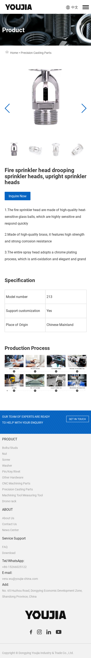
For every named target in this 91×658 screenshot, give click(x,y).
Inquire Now (17, 196)
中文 (74, 7)
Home (14, 52)
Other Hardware (12, 477)
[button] (84, 108)
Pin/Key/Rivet (11, 471)
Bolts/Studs (10, 447)
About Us (8, 518)
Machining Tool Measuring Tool (22, 495)
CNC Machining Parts (16, 483)
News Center (10, 530)
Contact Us (9, 524)
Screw (6, 459)
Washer (7, 465)
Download (8, 553)
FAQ (5, 547)
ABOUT (7, 510)
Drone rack (9, 501)
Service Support (14, 538)
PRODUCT (9, 439)
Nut (4, 453)
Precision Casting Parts (17, 489)
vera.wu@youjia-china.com (20, 578)
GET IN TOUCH (77, 419)
